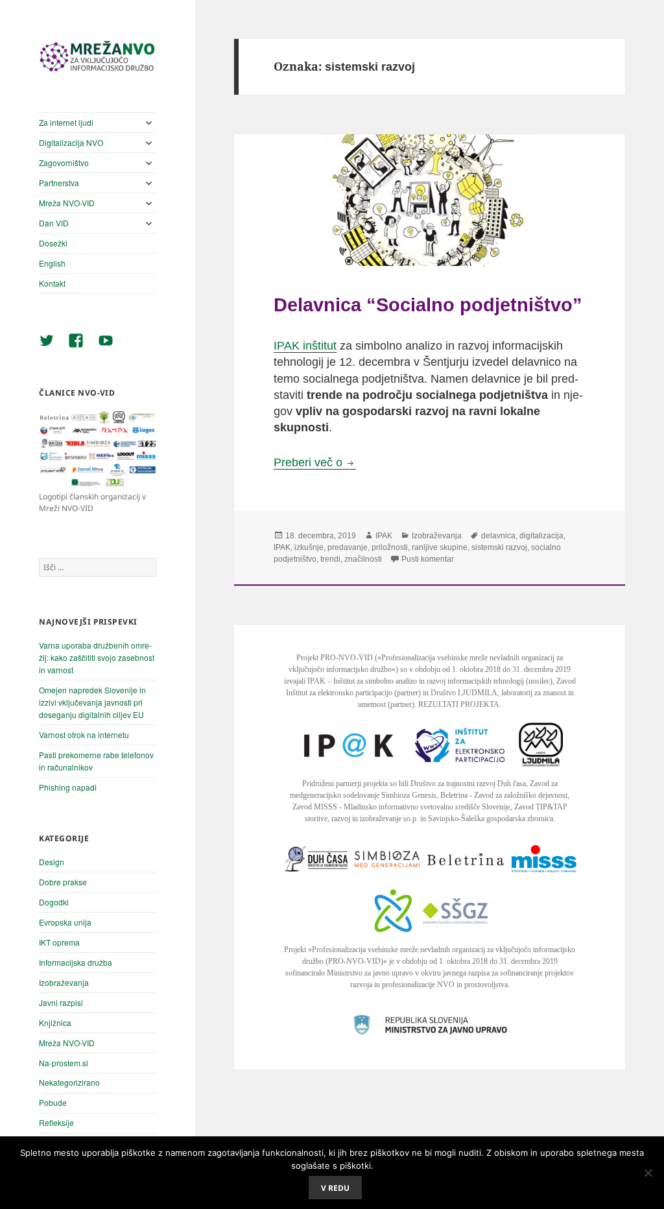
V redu (335, 1187)
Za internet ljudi (66, 122)
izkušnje (309, 547)
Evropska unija (65, 922)
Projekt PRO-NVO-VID (334, 657)
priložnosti (390, 547)
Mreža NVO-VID (67, 202)
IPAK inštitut (305, 345)
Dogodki (54, 901)
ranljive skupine (440, 547)
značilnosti (363, 559)
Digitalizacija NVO (71, 142)
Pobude (53, 1102)
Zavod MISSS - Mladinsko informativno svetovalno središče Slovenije (401, 806)
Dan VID (54, 222)
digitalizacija (541, 535)
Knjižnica (55, 1022)
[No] (647, 1172)
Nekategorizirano (69, 1082)
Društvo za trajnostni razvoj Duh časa (468, 783)
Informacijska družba (75, 962)
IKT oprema (59, 942)
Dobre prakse (63, 881)
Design (51, 861)
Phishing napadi (68, 787)
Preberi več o (315, 462)
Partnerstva (59, 182)
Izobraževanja (64, 982)
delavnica (498, 535)
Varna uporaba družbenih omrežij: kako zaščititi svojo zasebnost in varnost (96, 657)
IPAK (383, 535)
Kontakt (52, 283)
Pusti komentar (427, 559)
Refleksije (56, 1122)
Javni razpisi (61, 1002)
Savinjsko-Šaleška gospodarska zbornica (490, 818)
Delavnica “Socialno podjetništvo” (428, 304)
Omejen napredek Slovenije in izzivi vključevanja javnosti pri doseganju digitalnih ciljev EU (92, 702)
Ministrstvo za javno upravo (370, 972)
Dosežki (53, 242)
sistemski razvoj (499, 547)
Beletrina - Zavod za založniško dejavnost (503, 795)
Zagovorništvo (64, 162)
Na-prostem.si (63, 1062)
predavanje (347, 547)
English (52, 263)
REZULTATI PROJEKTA (458, 704)
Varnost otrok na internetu (84, 734)
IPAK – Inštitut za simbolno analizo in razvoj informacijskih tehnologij (415, 681)
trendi (330, 559)
